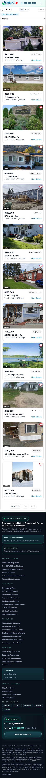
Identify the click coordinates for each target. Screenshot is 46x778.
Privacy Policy (6, 774)
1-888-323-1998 (18, 728)
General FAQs (7, 691)
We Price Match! (8, 698)
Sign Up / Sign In (9, 688)
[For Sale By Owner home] (10, 3)
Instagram (27, 705)
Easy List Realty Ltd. (10, 655)
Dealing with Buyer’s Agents (13, 633)
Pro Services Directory (11, 623)
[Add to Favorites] (40, 28)
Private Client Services (11, 579)
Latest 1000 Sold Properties (13, 576)
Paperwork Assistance (11, 598)
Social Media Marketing (11, 694)
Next (33, 506)
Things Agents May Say (11, 636)
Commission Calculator (11, 643)
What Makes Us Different (12, 661)
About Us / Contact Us (23, 734)
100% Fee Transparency (11, 658)
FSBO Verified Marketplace (12, 639)
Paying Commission (10, 614)
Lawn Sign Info (10, 674)
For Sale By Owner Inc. (11, 652)
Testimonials (7, 665)
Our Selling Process (10, 591)
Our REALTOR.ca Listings (12, 566)
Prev (25, 506)
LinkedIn (7, 709)
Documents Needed (10, 594)
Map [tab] (27, 10)
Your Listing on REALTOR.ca (13, 604)
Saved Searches (8, 572)
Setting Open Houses (10, 601)
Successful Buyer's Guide (12, 569)
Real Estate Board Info (11, 626)
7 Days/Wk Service (9, 608)
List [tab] (21, 10)
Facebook (7, 705)
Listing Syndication (10, 611)
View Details (36, 60)
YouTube (38, 705)
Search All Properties (10, 563)
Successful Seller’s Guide (12, 630)
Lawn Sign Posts (10, 677)
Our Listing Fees (9, 588)
